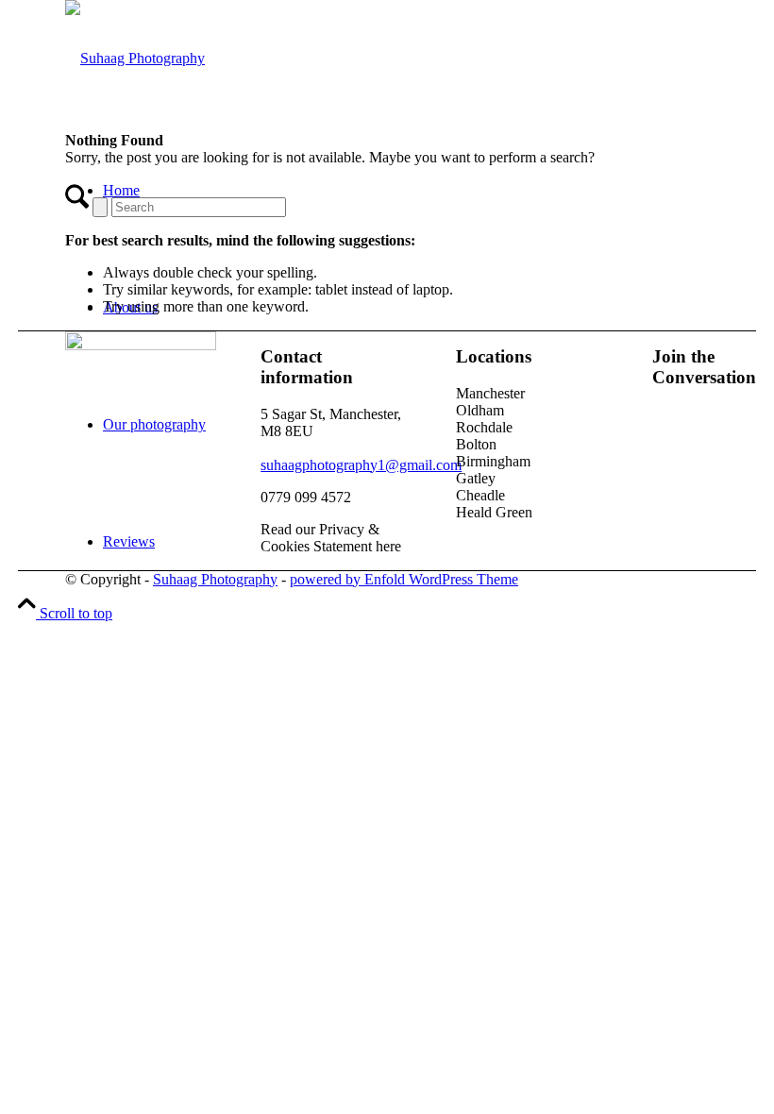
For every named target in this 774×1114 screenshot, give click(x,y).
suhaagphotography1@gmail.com (361, 465)
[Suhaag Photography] (135, 58)
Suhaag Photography (215, 579)
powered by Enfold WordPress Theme (404, 579)
